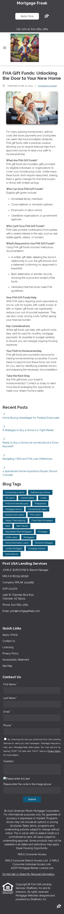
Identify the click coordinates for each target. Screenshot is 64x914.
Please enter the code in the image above (27, 784)
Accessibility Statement (15, 659)
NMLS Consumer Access (32, 854)
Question (8, 761)
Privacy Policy (10, 653)
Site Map (7, 665)
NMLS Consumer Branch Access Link (26, 860)
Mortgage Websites (27, 895)
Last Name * (10, 698)
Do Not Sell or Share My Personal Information (28, 874)
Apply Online (10, 634)
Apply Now (27, 16)
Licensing (8, 647)
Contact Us (8, 641)
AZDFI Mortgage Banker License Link (32, 868)
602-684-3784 (39, 29)
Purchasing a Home (47, 86)
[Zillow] (46, 16)
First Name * (10, 684)
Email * (7, 711)
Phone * (7, 725)
